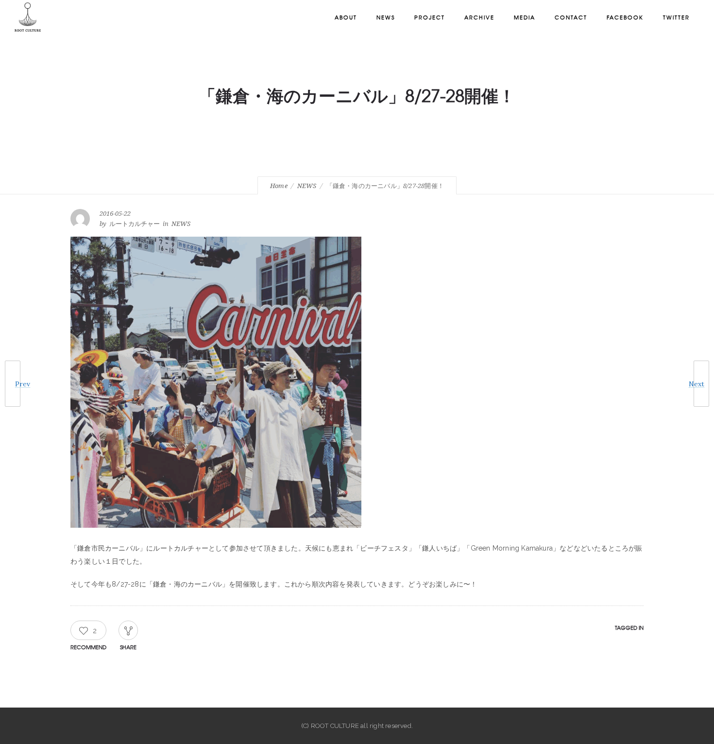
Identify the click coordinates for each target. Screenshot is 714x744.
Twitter (676, 17)
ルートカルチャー (134, 223)
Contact (571, 17)
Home (279, 186)
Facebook (625, 17)
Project (429, 17)
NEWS (307, 186)
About (346, 17)
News (385, 17)
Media (524, 17)
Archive (479, 17)
